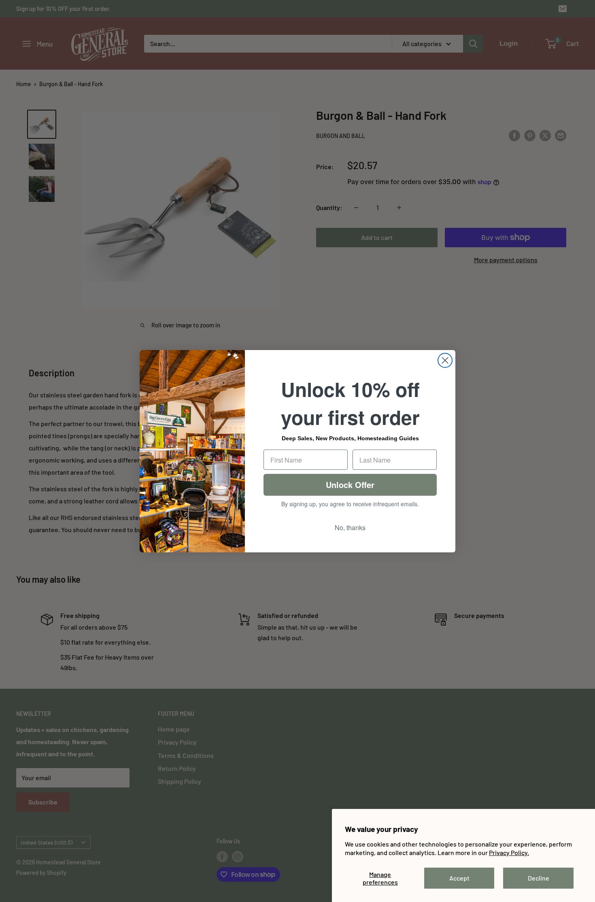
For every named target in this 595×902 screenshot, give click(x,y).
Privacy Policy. (509, 852)
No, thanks (350, 527)
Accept (459, 878)
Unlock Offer (350, 484)
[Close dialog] (445, 360)
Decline (538, 878)
